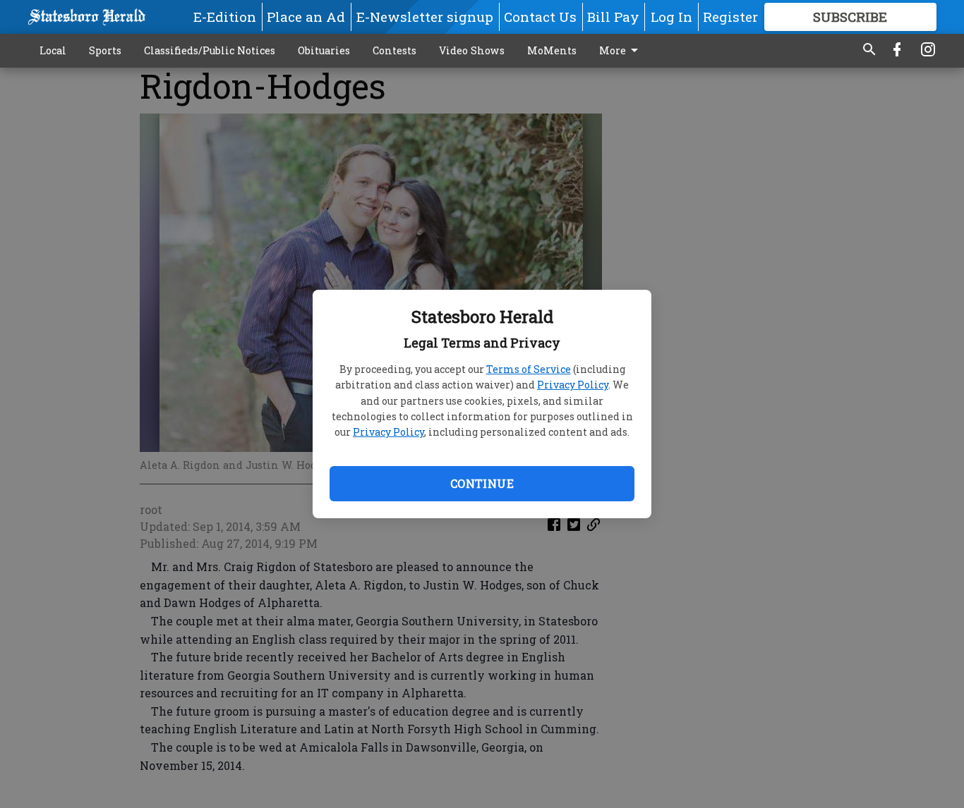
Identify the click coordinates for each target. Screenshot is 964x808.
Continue (482, 483)
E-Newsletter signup (424, 16)
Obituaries (324, 50)
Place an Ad (306, 16)
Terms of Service (528, 369)
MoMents (552, 50)
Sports (105, 50)
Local (53, 50)
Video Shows (472, 50)
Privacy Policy (572, 384)
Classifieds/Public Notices (209, 50)
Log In (671, 16)
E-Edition (224, 16)
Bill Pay (613, 16)
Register (730, 16)
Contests (394, 50)
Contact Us (540, 16)
